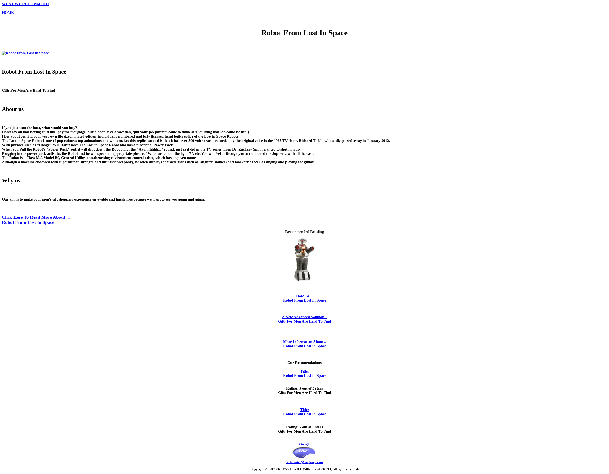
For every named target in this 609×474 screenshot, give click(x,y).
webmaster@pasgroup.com (304, 462)
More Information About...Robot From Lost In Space (304, 344)
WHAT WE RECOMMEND (25, 4)
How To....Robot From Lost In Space (304, 298)
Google (304, 444)
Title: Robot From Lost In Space (304, 373)
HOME (8, 12)
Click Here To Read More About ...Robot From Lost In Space (36, 220)
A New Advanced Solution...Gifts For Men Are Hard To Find (304, 319)
